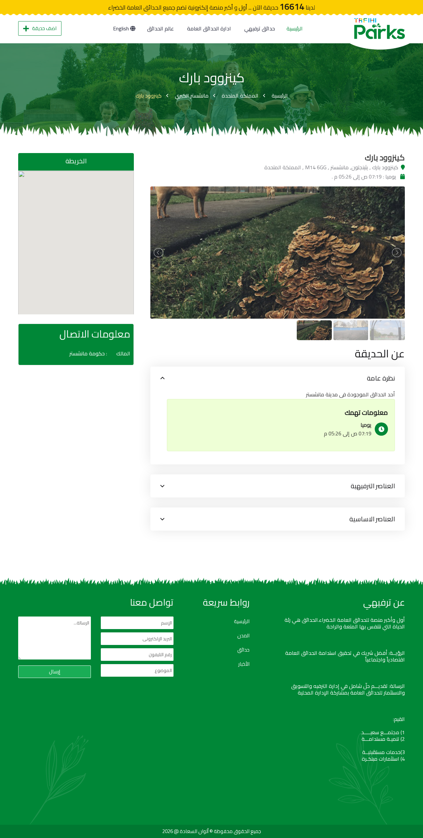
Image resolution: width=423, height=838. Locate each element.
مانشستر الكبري (192, 95)
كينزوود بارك (148, 95)
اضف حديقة (44, 28)
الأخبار (244, 664)
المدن (243, 635)
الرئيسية (295, 28)
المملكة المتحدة (240, 95)
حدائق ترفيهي (259, 28)
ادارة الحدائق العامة (209, 28)
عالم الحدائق (160, 28)
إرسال (54, 671)
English (121, 28)
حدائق (243, 650)
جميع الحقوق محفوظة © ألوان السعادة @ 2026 (211, 831)
